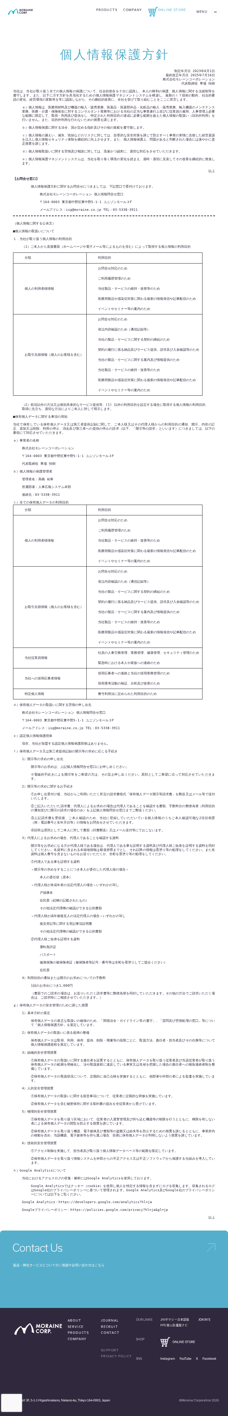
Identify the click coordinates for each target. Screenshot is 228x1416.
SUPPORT (110, 1350)
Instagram (167, 1358)
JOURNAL (110, 1320)
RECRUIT (109, 1326)
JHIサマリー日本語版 (174, 1319)
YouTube (185, 1358)
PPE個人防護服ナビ (174, 1325)
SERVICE (76, 1326)
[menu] (215, 11)
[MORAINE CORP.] (20, 12)
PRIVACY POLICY (116, 1356)
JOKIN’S (204, 1319)
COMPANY (77, 1339)
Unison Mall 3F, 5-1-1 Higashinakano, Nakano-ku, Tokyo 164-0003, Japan (59, 1400)
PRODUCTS (78, 1332)
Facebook (209, 1358)
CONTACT (110, 1332)
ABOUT (74, 1320)
